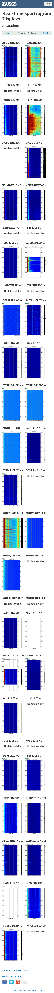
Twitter (11, 982)
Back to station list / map (16, 970)
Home (14, 990)
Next (47, 32)
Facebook (4, 982)
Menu (48, 3)
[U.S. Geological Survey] (9, 3)
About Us (22, 990)
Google (18, 982)
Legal (40, 990)
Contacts (32, 990)
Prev (7, 32)
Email (25, 982)
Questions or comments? (12, 976)
